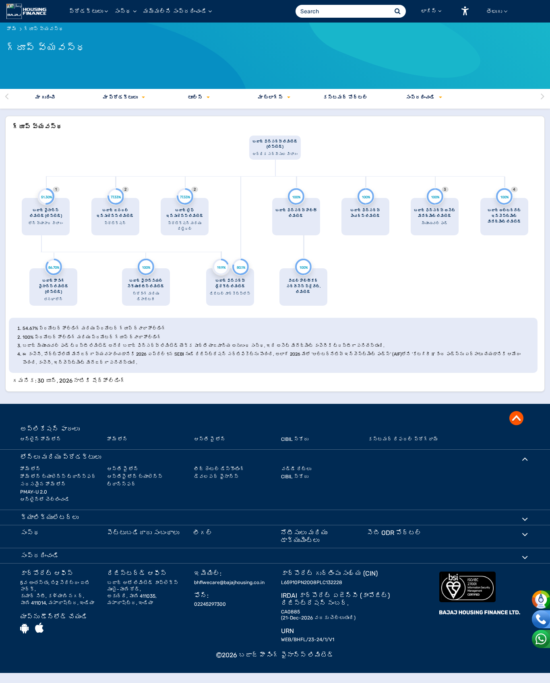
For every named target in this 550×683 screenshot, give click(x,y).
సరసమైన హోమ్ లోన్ (43, 484)
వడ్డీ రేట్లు (296, 469)
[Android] (24, 628)
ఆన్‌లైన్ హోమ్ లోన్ (40, 439)
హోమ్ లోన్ (117, 439)
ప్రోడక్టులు (86, 11)
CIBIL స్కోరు (294, 439)
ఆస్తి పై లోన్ (209, 439)
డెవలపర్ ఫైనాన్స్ (216, 476)
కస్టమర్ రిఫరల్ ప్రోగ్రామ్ (403, 439)
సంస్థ (122, 11)
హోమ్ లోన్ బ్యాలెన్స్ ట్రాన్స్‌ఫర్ (58, 476)
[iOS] (39, 628)
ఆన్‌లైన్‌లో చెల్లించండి (45, 499)
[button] (465, 11)
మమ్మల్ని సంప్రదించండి (175, 11)
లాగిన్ (429, 11)
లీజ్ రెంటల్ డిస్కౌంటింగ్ (219, 469)
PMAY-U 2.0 (33, 492)
